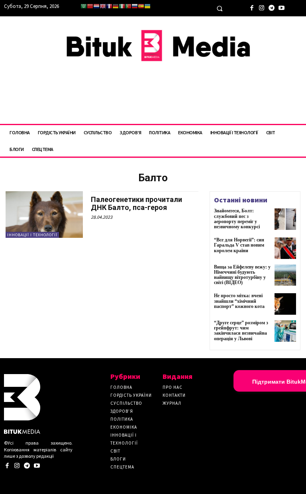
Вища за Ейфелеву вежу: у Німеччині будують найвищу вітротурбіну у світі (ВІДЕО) (242, 275)
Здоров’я (121, 411)
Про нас (172, 387)
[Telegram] (272, 7)
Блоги (118, 459)
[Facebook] (252, 7)
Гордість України (131, 395)
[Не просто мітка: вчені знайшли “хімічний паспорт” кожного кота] (285, 304)
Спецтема (122, 467)
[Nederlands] (96, 6)
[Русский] (134, 6)
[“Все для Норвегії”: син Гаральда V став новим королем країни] (285, 248)
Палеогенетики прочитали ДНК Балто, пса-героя (136, 203)
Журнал (172, 403)
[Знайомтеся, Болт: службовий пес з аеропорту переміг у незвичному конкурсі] (285, 219)
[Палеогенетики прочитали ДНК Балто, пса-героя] (44, 214)
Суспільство (126, 403)
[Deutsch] (115, 6)
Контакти (174, 395)
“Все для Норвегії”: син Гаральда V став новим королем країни (239, 245)
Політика (121, 419)
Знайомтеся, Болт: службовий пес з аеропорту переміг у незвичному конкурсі (237, 218)
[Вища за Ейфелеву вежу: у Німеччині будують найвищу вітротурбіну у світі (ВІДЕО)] (285, 275)
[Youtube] (281, 7)
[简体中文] (90, 6)
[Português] (128, 6)
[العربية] (83, 6)
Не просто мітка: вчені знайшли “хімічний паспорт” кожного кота (239, 301)
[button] (220, 8)
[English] (103, 6)
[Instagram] (262, 7)
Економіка (123, 427)
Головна (121, 387)
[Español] (141, 6)
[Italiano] (122, 6)
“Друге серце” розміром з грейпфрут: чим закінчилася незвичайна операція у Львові (241, 330)
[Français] (109, 6)
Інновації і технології (32, 234)
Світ (115, 451)
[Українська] (147, 6)
